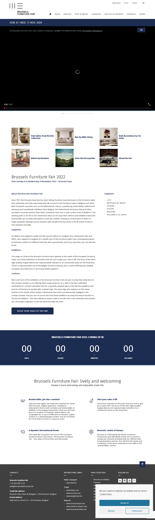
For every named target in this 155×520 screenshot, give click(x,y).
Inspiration (96, 14)
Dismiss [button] (111, 511)
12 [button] (89, 113)
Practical (67, 14)
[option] (77, 72)
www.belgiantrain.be (74, 496)
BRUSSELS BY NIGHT (116, 203)
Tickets (142, 14)
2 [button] (65, 113)
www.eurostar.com (73, 493)
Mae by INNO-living (84, 137)
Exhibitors (131, 14)
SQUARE (110, 206)
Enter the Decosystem (85, 158)
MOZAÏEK (111, 212)
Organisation (116, 3)
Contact (134, 3)
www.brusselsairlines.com (76, 509)
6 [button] (75, 113)
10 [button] (85, 113)
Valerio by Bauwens (40, 158)
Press (126, 3)
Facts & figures (81, 14)
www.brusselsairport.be (75, 504)
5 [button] (72, 113)
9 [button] (82, 113)
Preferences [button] (137, 511)
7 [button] (77, 113)
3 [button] (68, 113)
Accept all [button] (124, 503)
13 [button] (92, 113)
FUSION (110, 209)
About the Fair (125, 158)
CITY (109, 200)
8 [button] (80, 113)
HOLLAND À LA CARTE (117, 215)
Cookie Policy (106, 494)
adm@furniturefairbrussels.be (21, 486)
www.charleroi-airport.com (76, 506)
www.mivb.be (71, 483)
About (57, 14)
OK (141, 30)
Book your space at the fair (32, 311)
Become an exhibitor (114, 14)
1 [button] (63, 113)
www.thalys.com (72, 490)
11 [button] (87, 113)
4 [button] (70, 113)
